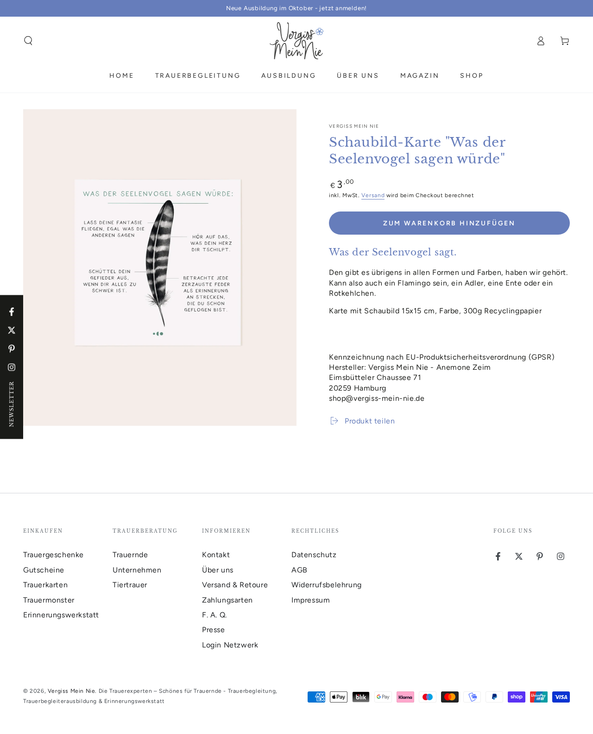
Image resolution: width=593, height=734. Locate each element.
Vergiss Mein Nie (354, 126)
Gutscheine (43, 570)
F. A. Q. (214, 614)
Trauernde (130, 554)
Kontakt (216, 554)
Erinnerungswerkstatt (61, 614)
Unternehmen (137, 570)
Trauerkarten (45, 584)
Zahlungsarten (227, 600)
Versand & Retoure (235, 584)
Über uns (217, 570)
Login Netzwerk (230, 645)
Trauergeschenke (53, 554)
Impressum (310, 600)
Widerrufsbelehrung (326, 584)
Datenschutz (314, 554)
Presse (213, 629)
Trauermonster (49, 600)
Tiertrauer (130, 584)
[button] (28, 41)
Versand (373, 195)
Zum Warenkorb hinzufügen (449, 223)
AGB (299, 570)
